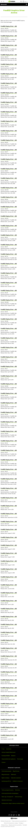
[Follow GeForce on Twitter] (16, 815)
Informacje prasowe (6, 771)
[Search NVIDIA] (4, 1)
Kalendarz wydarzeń (16, 777)
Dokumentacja (18, 796)
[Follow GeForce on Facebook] (9, 815)
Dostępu (21, 823)
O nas (3, 749)
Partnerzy (17, 790)
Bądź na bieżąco (5, 777)
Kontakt (25, 825)
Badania (13, 755)
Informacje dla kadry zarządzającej (10, 793)
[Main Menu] (1, 1)
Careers (3, 762)
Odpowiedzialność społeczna (8, 759)
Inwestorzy (8, 749)
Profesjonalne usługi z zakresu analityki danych (13, 803)
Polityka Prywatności (6, 821)
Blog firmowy (16, 771)
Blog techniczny (5, 774)
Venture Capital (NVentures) (8, 752)
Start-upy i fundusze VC (7, 796)
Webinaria (13, 774)
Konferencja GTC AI (6, 781)
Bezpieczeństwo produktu (15, 825)
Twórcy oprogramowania (7, 790)
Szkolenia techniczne (7, 800)
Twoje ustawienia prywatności (19, 821)
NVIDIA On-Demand (18, 781)
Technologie (20, 759)
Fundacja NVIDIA (6, 755)
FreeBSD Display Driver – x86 (9, 26)
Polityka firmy (4, 825)
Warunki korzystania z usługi (11, 823)
